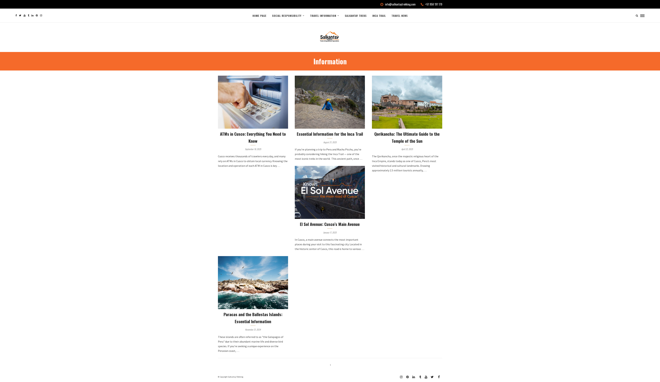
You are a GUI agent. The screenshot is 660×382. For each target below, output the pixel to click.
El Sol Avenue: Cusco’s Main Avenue (330, 224)
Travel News (400, 15)
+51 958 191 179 (433, 4)
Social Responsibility (286, 15)
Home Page (259, 15)
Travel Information (323, 15)
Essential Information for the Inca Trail (330, 134)
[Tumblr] (28, 15)
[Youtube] (25, 15)
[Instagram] (41, 15)
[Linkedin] (32, 15)
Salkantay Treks (356, 15)
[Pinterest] (37, 15)
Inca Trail (379, 15)
